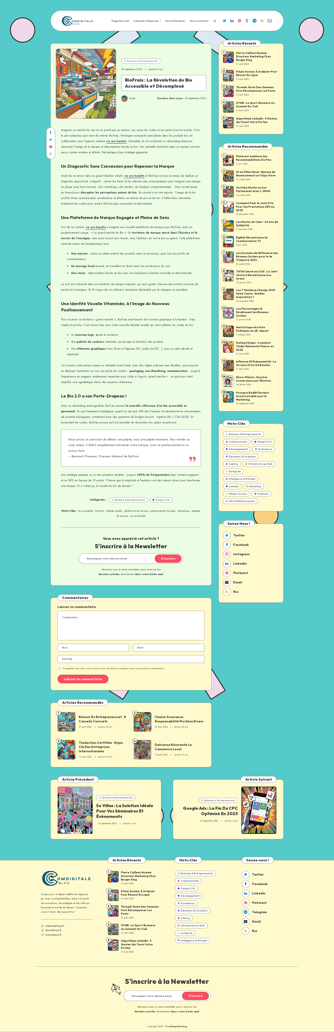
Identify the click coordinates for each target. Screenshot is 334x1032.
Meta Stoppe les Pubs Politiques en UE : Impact (252, 329)
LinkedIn (234, 486)
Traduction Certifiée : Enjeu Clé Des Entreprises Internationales (101, 747)
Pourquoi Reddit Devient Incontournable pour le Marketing (252, 396)
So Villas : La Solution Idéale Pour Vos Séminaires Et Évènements (124, 811)
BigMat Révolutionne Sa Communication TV (252, 239)
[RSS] (262, 21)
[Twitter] (224, 21)
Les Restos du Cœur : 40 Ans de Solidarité (257, 223)
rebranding (183, 511)
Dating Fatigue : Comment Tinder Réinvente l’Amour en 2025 (255, 346)
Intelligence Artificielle (242, 478)
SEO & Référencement (242, 501)
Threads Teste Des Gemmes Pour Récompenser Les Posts (256, 89)
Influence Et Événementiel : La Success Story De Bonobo (256, 363)
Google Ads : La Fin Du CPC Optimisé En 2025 (210, 811)
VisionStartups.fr (54, 926)
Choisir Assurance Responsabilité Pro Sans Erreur (179, 719)
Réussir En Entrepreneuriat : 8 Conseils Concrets (102, 719)
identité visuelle (114, 511)
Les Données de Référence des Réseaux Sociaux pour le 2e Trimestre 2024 (257, 256)
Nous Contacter (199, 20)
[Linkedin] (232, 21)
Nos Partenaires (175, 20)
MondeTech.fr (53, 930)
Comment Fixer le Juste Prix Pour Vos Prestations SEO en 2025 (255, 206)
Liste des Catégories (145, 20)
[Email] (270, 21)
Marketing (255, 486)
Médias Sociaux (238, 493)
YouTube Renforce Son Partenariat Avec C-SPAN (253, 189)
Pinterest (262, 493)
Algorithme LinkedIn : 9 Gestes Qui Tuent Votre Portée (256, 120)
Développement (238, 449)
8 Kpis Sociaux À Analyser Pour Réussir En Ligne (256, 73)
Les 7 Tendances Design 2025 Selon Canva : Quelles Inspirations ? (255, 293)
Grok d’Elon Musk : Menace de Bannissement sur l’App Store (256, 173)
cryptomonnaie (238, 441)
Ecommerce (265, 449)
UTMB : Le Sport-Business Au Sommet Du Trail (255, 104)
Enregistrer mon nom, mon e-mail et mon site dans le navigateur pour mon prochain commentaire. (113, 668)
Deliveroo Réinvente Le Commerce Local (173, 747)
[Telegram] (254, 21)
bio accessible (85, 511)
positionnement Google (162, 511)
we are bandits (116, 141)
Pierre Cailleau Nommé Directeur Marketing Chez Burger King (253, 56)
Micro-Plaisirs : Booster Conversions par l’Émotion (253, 379)
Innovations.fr (53, 935)
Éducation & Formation (242, 456)
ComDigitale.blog (176, 1026)
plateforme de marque (136, 511)
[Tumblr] (247, 21)
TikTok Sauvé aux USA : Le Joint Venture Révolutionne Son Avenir (256, 275)
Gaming (233, 463)
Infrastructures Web (260, 463)
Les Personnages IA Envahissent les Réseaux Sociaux (252, 312)
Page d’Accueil (120, 20)
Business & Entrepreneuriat (142, 60)
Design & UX (163, 499)
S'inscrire (168, 558)
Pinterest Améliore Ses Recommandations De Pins (253, 158)
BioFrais (99, 511)
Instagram (235, 471)
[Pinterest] (239, 21)
